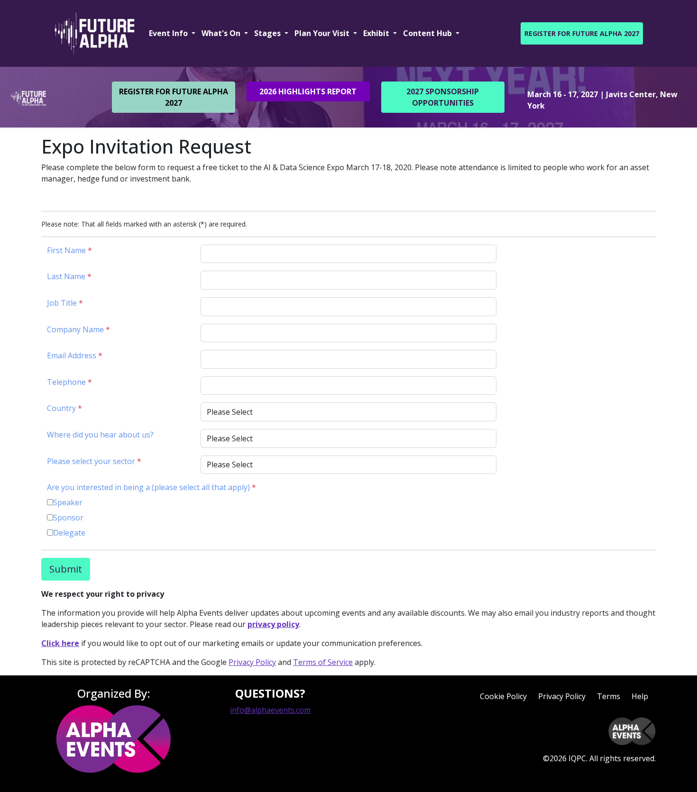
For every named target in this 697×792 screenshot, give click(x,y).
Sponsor (68, 517)
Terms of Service (323, 662)
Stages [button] (268, 33)
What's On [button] (222, 33)
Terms (608, 696)
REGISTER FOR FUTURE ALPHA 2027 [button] (581, 33)
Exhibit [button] (377, 33)
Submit (65, 569)
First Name (69, 250)
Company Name (78, 329)
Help (640, 696)
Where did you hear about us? (100, 434)
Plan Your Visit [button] (322, 33)
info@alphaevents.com (270, 710)
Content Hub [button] (428, 33)
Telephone (69, 382)
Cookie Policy (503, 696)
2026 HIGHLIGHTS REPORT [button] (308, 91)
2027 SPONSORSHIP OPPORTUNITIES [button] (442, 97)
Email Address (74, 355)
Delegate (69, 533)
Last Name (69, 276)
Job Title (65, 303)
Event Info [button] (169, 33)
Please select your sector (94, 461)
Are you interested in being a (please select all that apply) (151, 487)
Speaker (68, 502)
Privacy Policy (252, 662)
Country (64, 408)
